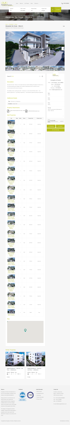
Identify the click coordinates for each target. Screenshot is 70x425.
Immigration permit (40, 393)
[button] (25, 330)
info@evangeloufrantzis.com (57, 89)
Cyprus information (40, 397)
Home (17, 3)
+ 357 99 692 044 (57, 84)
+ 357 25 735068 (57, 86)
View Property (15, 363)
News (32, 3)
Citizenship (39, 395)
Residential (11, 24)
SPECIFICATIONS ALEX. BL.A (33, 111)
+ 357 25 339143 (66, 3)
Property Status (33, 8)
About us (21, 3)
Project (16, 24)
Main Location (23, 8)
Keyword (11, 8)
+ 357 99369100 (58, 87)
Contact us (36, 3)
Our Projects (26, 3)
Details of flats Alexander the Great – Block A (17, 111)
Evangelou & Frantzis (56, 80)
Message (49, 107)
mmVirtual (67, 420)
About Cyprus (39, 391)
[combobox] (24, 11)
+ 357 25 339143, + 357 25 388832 (57, 82)
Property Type (44, 8)
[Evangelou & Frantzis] (7, 5)
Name (49, 93)
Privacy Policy (39, 399)
